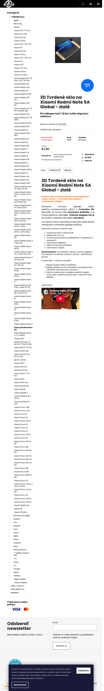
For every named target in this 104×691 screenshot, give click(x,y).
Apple (16, 20)
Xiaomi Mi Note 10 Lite (22, 402)
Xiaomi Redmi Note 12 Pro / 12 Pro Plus (22, 230)
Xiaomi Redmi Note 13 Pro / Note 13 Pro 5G (22, 213)
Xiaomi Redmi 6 (21, 156)
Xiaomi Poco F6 (21, 438)
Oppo (16, 562)
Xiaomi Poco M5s (21, 471)
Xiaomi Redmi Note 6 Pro (22, 319)
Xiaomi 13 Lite (20, 51)
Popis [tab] (43, 170)
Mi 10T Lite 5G (20, 360)
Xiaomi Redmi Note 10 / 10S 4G (22, 264)
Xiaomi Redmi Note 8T (22, 308)
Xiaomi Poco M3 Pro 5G (23, 451)
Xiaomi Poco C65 (21, 407)
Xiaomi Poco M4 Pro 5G (23, 463)
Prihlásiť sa (61, 646)
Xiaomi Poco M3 (21, 447)
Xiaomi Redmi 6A (21, 159)
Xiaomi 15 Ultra (20, 512)
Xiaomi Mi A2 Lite (21, 386)
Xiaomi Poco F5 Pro (22, 434)
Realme (17, 526)
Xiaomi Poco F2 (21, 417)
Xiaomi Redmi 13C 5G (22, 104)
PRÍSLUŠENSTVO (17, 589)
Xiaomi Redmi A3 (21, 84)
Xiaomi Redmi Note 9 (22, 280)
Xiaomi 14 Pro (20, 71)
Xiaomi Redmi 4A (21, 176)
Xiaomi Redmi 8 (21, 142)
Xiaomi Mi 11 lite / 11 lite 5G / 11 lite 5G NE (22, 343)
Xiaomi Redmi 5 (21, 163)
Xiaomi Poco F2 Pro (22, 421)
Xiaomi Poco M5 (21, 468)
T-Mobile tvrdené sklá (21, 554)
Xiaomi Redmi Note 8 (22, 297)
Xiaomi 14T (19, 64)
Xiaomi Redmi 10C (22, 126)
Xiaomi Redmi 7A (21, 152)
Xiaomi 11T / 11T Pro (22, 30)
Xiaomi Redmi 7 (21, 149)
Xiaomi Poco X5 (21, 495)
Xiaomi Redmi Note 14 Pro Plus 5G (22, 201)
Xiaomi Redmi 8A (21, 145)
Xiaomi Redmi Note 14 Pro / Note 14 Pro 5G (22, 194)
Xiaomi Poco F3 (21, 424)
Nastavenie (20, 684)
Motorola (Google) (22, 515)
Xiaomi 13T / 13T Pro (22, 58)
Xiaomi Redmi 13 (21, 90)
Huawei (17, 519)
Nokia (16, 536)
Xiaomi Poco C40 (22, 410)
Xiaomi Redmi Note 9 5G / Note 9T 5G (22, 286)
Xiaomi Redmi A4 (21, 505)
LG (15, 565)
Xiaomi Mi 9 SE (20, 366)
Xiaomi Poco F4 (21, 427)
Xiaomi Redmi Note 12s (22, 236)
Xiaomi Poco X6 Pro (22, 502)
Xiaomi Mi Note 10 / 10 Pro (22, 397)
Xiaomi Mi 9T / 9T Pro (22, 374)
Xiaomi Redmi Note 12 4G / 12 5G (22, 225)
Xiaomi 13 (18, 47)
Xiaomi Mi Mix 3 (21, 393)
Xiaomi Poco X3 (21, 480)
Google (17, 569)
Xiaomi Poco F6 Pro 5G (22, 442)
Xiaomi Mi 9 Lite (21, 370)
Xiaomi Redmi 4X (21, 180)
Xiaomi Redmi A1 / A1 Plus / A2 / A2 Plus (23, 79)
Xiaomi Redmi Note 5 (23, 324)
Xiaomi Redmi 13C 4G (22, 98)
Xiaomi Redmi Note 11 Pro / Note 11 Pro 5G (23, 253)
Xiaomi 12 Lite (20, 37)
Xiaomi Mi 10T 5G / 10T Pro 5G (22, 355)
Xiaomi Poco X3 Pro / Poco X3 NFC (23, 485)
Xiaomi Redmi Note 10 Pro (22, 275)
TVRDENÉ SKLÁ (17, 17)
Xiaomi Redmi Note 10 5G (22, 269)
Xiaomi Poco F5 (21, 431)
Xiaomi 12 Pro (20, 40)
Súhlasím (83, 670)
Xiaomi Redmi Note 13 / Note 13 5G (22, 206)
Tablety (17, 575)
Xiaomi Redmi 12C (22, 114)
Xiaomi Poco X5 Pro (22, 498)
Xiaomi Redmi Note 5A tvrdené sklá (63, 155)
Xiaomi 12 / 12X (20, 34)
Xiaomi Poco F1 (20, 414)
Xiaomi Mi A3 (19, 389)
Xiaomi (17, 27)
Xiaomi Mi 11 (19, 338)
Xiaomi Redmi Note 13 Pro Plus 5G (22, 219)
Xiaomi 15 (18, 508)
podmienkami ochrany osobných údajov (73, 636)
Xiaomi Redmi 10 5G (22, 123)
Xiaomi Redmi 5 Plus (23, 169)
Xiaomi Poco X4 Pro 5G (22, 490)
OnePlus (17, 543)
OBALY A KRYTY (17, 586)
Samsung (18, 23)
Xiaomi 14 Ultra (20, 75)
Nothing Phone (20, 549)
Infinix (16, 539)
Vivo (15, 522)
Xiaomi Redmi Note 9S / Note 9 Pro (22, 292)
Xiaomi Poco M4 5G (22, 456)
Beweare (82, 140)
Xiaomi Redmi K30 (22, 183)
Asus (16, 546)
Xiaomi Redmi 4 (21, 173)
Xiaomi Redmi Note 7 (22, 314)
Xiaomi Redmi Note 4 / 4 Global (22, 334)
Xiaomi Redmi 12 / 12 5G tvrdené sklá (23, 109)
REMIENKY (15, 592)
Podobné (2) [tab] (54, 170)
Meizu (16, 572)
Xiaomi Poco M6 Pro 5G (23, 476)
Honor (16, 532)
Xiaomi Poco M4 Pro (23, 459)
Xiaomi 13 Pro (20, 54)
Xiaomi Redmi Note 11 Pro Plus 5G (23, 258)
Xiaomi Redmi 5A (21, 166)
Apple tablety (20, 579)
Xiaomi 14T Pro (20, 68)
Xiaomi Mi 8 (19, 379)
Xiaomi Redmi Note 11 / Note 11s (23, 242)
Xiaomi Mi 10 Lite (21, 351)
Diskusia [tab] (67, 170)
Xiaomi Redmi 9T (21, 139)
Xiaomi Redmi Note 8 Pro (22, 303)
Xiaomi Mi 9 (19, 363)
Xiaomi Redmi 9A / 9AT (22, 134)
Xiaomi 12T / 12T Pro (22, 44)
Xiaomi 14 (18, 61)
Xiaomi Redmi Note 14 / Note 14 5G (22, 187)
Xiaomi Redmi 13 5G (22, 94)
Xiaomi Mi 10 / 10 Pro (23, 347)
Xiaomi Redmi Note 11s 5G (22, 247)
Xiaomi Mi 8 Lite (21, 382)
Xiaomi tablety (20, 582)
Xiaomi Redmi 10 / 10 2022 (23, 118)
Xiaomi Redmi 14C (22, 87)
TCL (15, 558)
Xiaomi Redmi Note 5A (23, 328)
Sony (16, 529)
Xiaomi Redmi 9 (21, 130)
